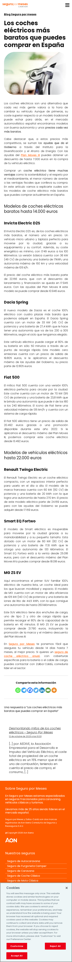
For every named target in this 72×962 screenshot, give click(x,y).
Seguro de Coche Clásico (23, 876)
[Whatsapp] (18, 690)
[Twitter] (36, 690)
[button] (67, 6)
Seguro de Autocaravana (23, 861)
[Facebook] (30, 690)
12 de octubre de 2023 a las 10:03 (25, 736)
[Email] (48, 690)
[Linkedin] (42, 690)
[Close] (66, 888)
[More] (54, 690)
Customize (16, 946)
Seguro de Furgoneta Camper (27, 866)
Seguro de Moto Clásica (22, 881)
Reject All (55, 946)
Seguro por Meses (22, 644)
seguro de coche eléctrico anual (36, 654)
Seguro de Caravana (20, 871)
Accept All (16, 955)
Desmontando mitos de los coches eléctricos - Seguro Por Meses (35, 730)
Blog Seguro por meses (20, 14)
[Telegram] (24, 690)
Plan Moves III (30, 155)
